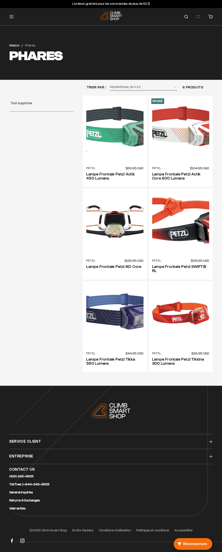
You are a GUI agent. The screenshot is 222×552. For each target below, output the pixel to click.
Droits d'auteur (83, 530)
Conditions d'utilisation (115, 530)
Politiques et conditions (152, 530)
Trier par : (96, 87)
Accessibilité (183, 530)
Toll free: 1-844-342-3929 (29, 484)
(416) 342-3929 (21, 476)
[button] (186, 17)
